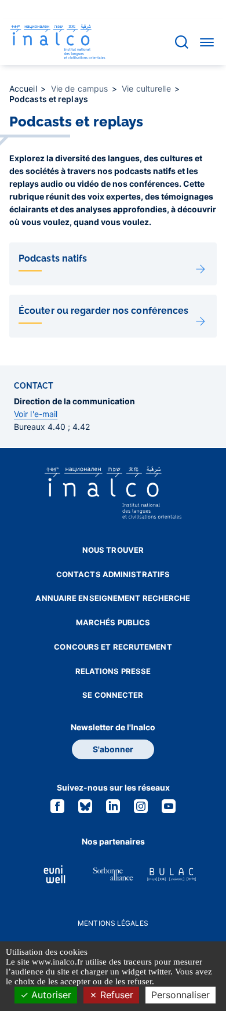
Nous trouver (113, 550)
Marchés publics (113, 622)
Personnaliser (180, 995)
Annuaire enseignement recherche (112, 598)
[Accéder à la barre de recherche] (182, 42)
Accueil (24, 88)
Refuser (115, 995)
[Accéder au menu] (207, 41)
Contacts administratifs (113, 574)
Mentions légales (113, 923)
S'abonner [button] (113, 749)
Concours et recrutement (113, 646)
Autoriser (49, 995)
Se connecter (112, 695)
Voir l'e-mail (35, 414)
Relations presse (113, 671)
